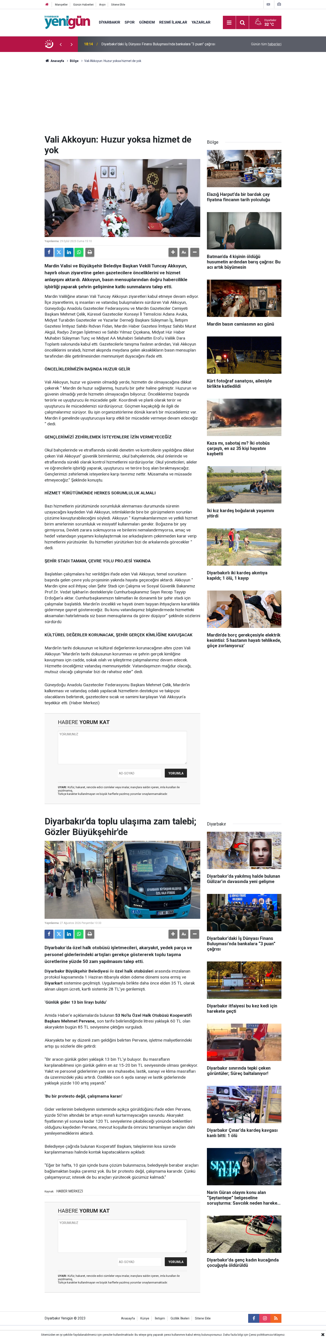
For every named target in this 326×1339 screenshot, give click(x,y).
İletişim (160, 1318)
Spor (130, 22)
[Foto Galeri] (279, 4)
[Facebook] (49, 252)
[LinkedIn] (69, 252)
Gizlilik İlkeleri (180, 1318)
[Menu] (229, 22)
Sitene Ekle (118, 4)
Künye (144, 1318)
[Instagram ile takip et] (264, 1318)
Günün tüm (266, 44)
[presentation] (60, 44)
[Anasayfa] (47, 4)
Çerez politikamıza (261, 1334)
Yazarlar (201, 22)
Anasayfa (57, 61)
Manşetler (61, 4)
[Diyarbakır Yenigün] (67, 22)
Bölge (74, 61)
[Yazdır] (89, 252)
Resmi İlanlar (173, 22)
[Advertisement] (163, 101)
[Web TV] (268, 4)
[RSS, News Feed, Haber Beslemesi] (275, 1318)
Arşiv (102, 4)
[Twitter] (59, 252)
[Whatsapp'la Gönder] (79, 252)
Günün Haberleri (83, 4)
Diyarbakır (109, 22)
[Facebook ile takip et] (253, 1318)
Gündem (147, 22)
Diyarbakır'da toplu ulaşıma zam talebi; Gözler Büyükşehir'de (147, 44)
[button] (173, 252)
